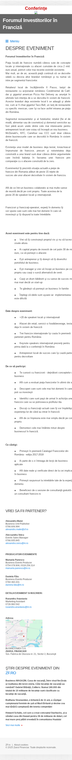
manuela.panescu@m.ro (18, 568)
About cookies (21, 745)
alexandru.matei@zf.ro (17, 529)
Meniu (13, 41)
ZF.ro (8, 745)
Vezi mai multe (13, 725)
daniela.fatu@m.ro (15, 585)
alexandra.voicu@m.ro (17, 543)
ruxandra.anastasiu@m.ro (19, 607)
